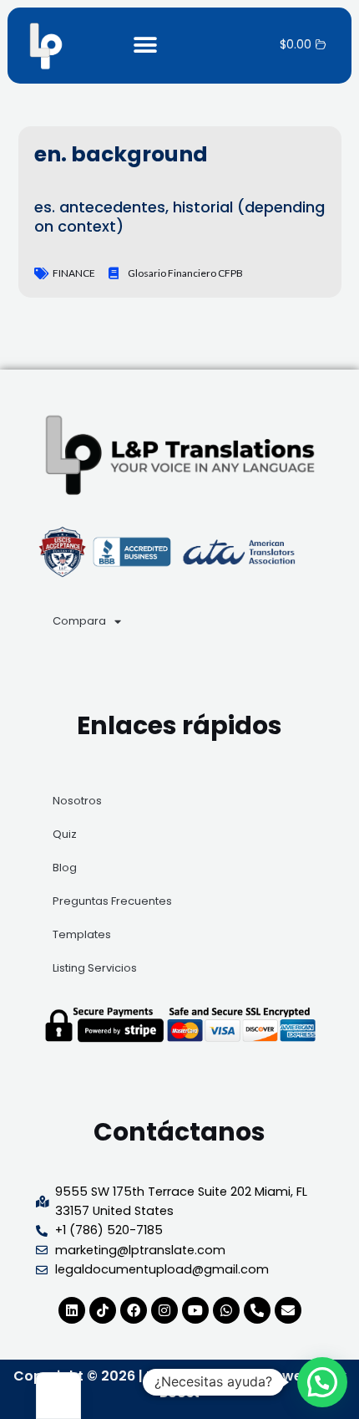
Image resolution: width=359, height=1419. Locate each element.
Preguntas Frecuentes (112, 901)
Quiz (65, 834)
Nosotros (77, 801)
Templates (82, 934)
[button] (145, 45)
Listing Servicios (95, 968)
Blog (65, 867)
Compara (79, 621)
